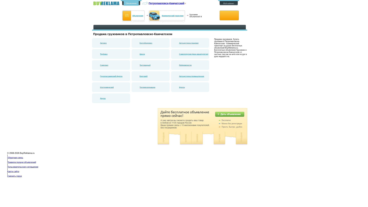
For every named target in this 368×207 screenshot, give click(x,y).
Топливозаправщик (147, 87)
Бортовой (143, 76)
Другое (103, 98)
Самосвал (104, 65)
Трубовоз (104, 54)
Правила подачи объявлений (21, 162)
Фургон (182, 87)
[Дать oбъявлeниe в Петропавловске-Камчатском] (229, 15)
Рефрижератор (185, 65)
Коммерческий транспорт (173, 16)
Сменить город (14, 176)
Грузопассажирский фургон (111, 76)
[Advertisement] (116, 128)
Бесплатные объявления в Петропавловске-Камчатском (106, 3)
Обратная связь (15, 158)
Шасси (142, 54)
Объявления (131, 3)
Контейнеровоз (146, 43)
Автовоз (103, 43)
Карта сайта (13, 171)
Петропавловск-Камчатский (166, 3)
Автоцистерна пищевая (189, 43)
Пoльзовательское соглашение (22, 167)
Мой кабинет (228, 3)
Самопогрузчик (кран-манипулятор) (193, 54)
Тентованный (145, 65)
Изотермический (107, 87)
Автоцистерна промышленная (191, 76)
